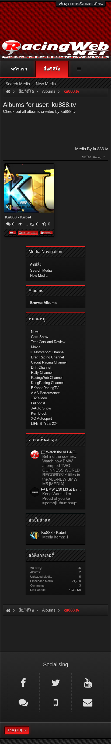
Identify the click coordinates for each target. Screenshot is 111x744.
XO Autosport (41, 418)
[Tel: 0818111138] (56, 702)
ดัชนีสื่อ (35, 265)
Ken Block (39, 413)
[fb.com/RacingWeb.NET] (23, 682)
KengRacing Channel (47, 383)
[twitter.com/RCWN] (56, 682)
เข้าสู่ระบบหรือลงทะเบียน (81, 3)
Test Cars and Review (48, 342)
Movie (35, 347)
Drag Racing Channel (47, 357)
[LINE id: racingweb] (23, 702)
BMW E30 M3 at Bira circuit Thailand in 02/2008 (63, 489)
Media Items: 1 (55, 537)
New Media (38, 276)
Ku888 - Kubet (25, 206)
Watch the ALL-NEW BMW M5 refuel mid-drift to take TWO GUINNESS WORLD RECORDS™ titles (63, 452)
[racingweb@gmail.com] (88, 702)
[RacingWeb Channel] (88, 682)
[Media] (34, 455)
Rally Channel (42, 373)
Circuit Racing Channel (49, 362)
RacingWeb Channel (47, 378)
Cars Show (39, 337)
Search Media (41, 270)
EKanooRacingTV (45, 388)
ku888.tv (24, 202)
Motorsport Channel (49, 352)
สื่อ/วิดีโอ (52, 69)
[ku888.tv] (34, 535)
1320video (39, 398)
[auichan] (34, 492)
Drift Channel (41, 367)
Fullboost (38, 403)
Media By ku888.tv (91, 149)
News (35, 332)
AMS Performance (45, 393)
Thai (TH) (14, 730)
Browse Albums (43, 303)
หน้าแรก (19, 69)
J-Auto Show (41, 408)
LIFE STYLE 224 (44, 424)
